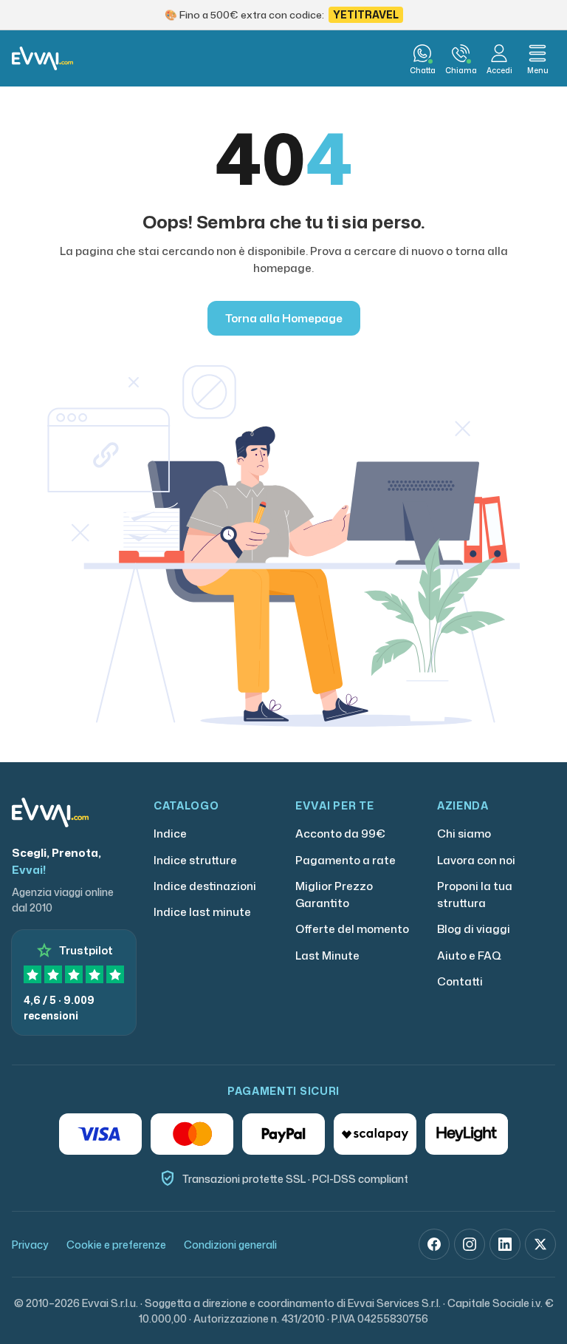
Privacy (30, 1245)
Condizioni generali (230, 1245)
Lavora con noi (476, 860)
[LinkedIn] (505, 1244)
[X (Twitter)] (540, 1244)
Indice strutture (195, 860)
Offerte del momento (352, 929)
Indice (170, 833)
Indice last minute (202, 912)
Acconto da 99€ (340, 833)
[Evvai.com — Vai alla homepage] (42, 58)
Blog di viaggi (473, 929)
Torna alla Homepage (284, 318)
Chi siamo (464, 833)
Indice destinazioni (205, 886)
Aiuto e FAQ (469, 955)
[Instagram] (469, 1244)
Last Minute (327, 955)
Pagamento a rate (345, 860)
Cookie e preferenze (116, 1245)
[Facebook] (434, 1244)
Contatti (460, 981)
